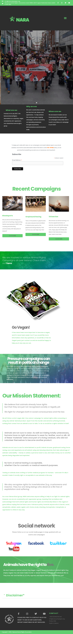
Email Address (17, 160)
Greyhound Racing (33, 217)
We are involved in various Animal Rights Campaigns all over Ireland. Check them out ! (24, 260)
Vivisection (53, 216)
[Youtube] (69, 3)
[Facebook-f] (58, 3)
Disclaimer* (15, 595)
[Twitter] (65, 3)
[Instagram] (62, 3)
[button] (65, 18)
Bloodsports (7, 215)
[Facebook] (18, 614)
